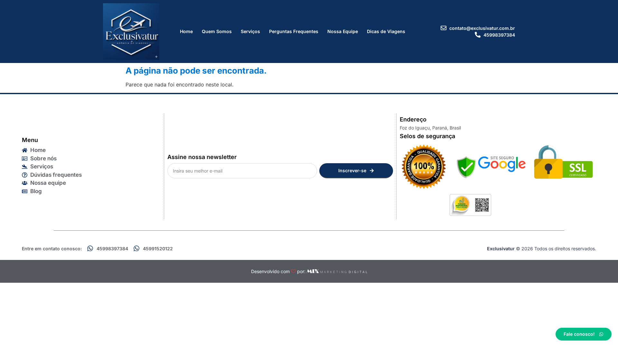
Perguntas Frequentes (293, 31)
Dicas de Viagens (386, 31)
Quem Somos (217, 31)
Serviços (250, 31)
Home (186, 31)
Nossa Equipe (342, 31)
